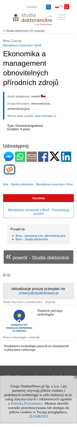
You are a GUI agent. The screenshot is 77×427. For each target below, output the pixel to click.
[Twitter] (54, 159)
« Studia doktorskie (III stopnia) (24, 30)
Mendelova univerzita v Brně (22, 45)
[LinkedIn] (66, 160)
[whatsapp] (20, 160)
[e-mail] (31, 160)
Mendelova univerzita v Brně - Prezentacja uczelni (38, 211)
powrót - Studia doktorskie (37, 256)
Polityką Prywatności (27, 403)
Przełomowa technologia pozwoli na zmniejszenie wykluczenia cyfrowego (36, 347)
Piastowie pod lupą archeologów (49, 312)
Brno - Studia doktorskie (32, 239)
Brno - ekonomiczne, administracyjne (41, 235)
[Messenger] (9, 160)
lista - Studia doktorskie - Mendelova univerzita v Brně (38, 184)
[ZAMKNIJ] (38, 416)
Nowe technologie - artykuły (21, 337)
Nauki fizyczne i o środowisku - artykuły (29, 302)
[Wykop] (9, 173)
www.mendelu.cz (45, 115)
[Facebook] (43, 160)
